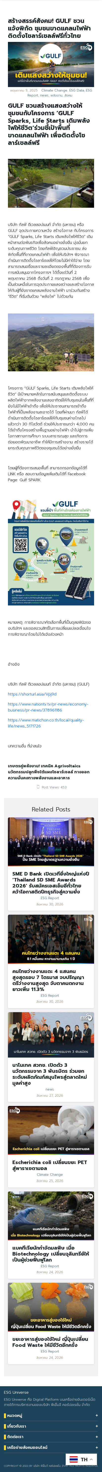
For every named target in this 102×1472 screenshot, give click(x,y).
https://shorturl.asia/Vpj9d (32, 694)
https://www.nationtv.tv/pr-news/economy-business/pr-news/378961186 (48, 707)
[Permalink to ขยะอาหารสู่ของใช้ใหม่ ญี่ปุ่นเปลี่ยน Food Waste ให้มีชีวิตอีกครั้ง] (51, 1307)
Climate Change (54, 90)
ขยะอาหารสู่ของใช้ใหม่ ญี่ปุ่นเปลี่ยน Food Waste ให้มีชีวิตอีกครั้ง (50, 1342)
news (44, 95)
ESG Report (50, 898)
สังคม (68, 95)
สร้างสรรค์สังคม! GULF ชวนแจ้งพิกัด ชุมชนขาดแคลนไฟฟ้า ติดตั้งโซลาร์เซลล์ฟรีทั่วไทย (49, 28)
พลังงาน (56, 95)
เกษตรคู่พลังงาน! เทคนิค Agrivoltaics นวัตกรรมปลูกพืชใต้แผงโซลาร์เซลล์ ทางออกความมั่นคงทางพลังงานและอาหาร (49, 772)
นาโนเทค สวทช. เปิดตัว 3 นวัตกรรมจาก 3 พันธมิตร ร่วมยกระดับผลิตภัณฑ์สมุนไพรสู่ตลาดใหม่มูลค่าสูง (49, 1074)
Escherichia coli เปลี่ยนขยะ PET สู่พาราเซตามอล (49, 1165)
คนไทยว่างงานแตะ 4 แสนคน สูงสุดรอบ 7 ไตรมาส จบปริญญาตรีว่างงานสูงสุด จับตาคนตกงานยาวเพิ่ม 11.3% (48, 980)
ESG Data (76, 90)
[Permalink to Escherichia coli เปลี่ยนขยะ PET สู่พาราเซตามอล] (51, 1130)
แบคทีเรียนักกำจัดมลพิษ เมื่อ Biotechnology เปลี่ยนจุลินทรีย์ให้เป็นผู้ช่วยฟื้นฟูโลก (50, 1254)
